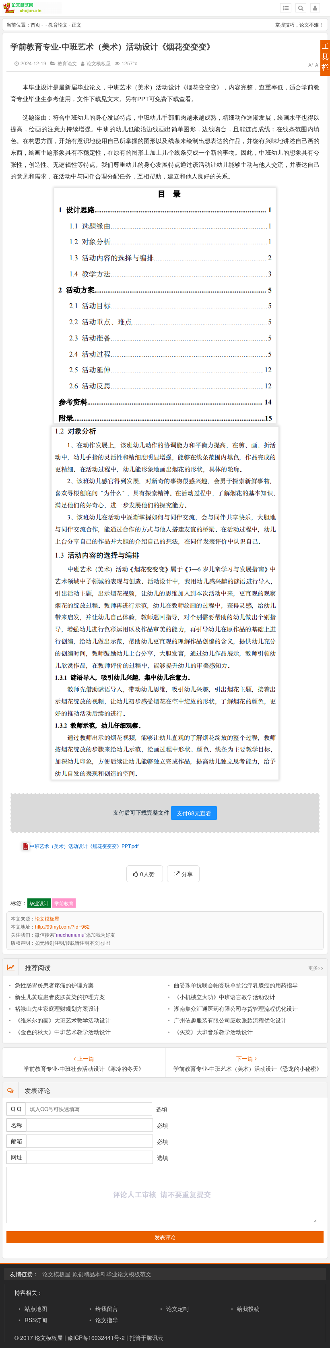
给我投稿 (248, 1308)
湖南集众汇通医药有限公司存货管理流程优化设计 (236, 1008)
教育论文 (58, 24)
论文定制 (177, 1308)
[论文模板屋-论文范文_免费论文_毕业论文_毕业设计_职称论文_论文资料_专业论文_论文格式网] (32, 10)
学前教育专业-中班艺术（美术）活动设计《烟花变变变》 (112, 46)
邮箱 (16, 1141)
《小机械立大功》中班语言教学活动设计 (224, 997)
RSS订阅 (36, 1320)
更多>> (316, 967)
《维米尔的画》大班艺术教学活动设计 (63, 1020)
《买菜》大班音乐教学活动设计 (213, 1032)
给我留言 (106, 1308)
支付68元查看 (194, 813)
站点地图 (36, 1308)
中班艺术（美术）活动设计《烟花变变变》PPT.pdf (84, 845)
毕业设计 (39, 903)
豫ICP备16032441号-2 (96, 1337)
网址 (16, 1157)
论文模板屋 (99, 63)
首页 (35, 24)
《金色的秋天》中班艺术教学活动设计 (63, 1032)
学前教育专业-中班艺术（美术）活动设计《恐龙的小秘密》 (246, 1068)
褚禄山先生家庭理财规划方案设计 (57, 1008)
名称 (16, 1125)
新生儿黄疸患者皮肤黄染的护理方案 (60, 997)
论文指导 (106, 1320)
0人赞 (148, 874)
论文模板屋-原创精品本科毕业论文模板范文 (96, 1274)
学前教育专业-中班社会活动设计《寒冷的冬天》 (84, 1068)
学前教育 (64, 903)
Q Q (16, 1109)
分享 (187, 874)
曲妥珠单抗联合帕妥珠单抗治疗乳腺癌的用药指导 (236, 985)
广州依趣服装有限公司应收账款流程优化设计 (230, 1020)
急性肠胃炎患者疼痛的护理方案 (54, 985)
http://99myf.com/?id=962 (62, 926)
